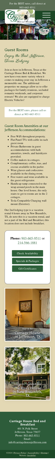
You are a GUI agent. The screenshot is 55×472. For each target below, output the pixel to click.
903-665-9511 (31, 238)
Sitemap (44, 452)
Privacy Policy (20, 452)
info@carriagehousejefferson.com (28, 442)
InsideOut (31, 455)
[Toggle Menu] (46, 15)
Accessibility (33, 452)
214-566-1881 (27, 242)
